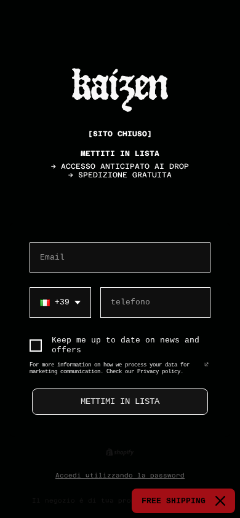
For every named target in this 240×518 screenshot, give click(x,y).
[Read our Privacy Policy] (206, 367)
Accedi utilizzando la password (120, 475)
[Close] (220, 501)
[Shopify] (120, 452)
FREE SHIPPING (174, 501)
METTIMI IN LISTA (120, 401)
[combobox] (60, 302)
